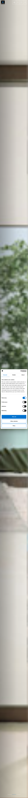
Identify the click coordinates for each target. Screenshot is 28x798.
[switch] (24, 402)
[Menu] (25, 2)
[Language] (14, 2)
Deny (14, 425)
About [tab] (22, 374)
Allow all (14, 416)
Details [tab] (14, 374)
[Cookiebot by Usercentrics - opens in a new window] (20, 371)
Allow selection (14, 421)
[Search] (18, 2)
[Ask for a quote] (21, 2)
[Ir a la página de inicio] (3, 3)
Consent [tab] (5, 374)
